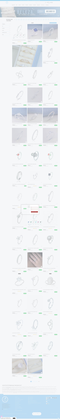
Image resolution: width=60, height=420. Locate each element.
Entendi (14, 418)
